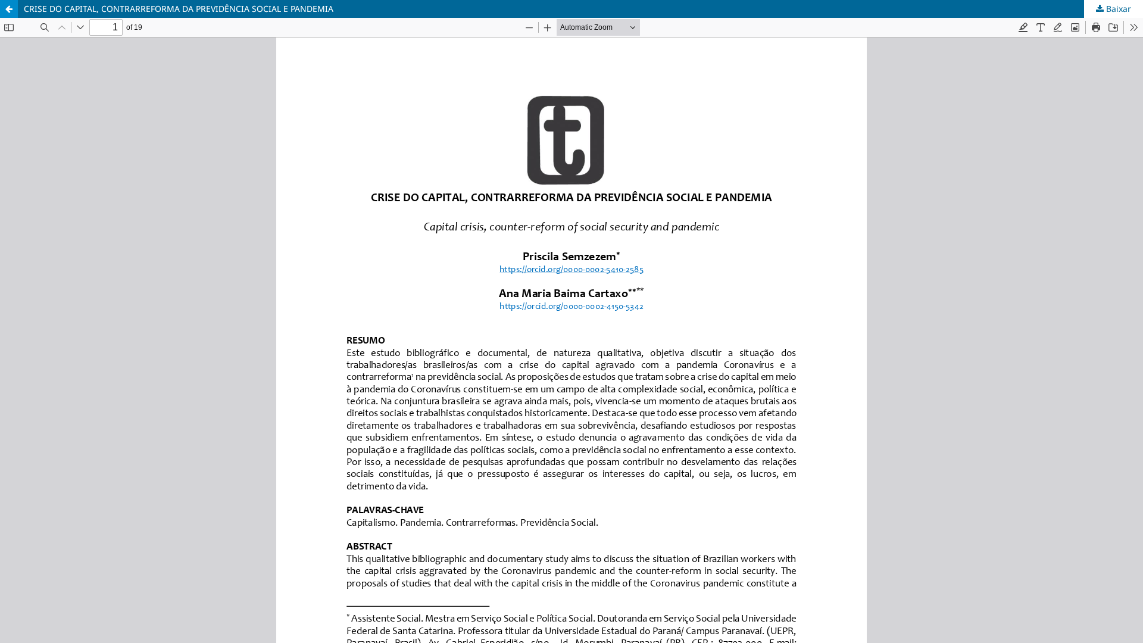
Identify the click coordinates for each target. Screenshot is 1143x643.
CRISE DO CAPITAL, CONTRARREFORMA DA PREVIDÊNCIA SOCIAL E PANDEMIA (178, 8)
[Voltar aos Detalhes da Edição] (9, 9)
